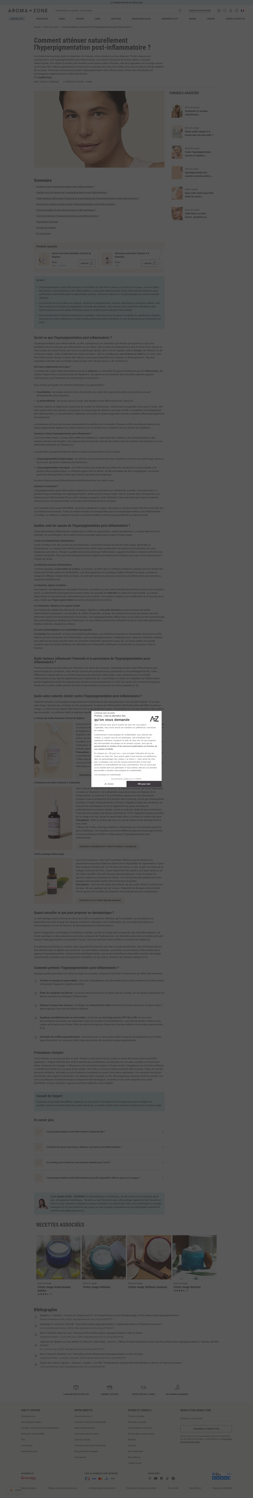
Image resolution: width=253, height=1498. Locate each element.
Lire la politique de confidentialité (107, 775)
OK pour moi (144, 784)
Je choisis (108, 784)
